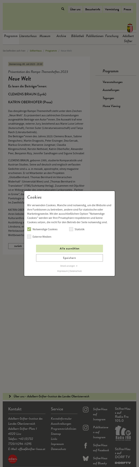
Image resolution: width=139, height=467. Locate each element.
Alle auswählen (69, 248)
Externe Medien (42, 237)
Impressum (62, 271)
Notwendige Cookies (45, 229)
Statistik (80, 229)
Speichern (69, 258)
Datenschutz (76, 271)
